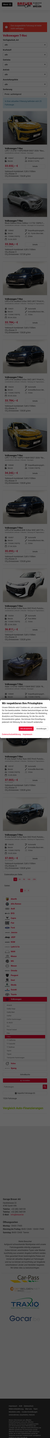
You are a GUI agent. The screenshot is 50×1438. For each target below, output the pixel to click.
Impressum (27, 734)
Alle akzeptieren (26, 729)
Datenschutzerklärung (11, 734)
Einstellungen (41, 729)
